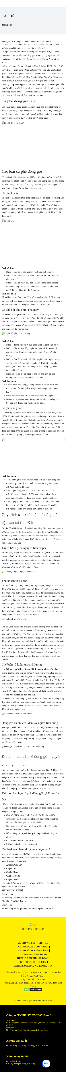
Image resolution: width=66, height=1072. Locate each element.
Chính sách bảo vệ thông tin (33, 966)
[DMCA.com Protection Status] (33, 991)
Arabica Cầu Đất (14, 865)
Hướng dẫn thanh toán (33, 958)
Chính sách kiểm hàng (33, 950)
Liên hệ (43, 943)
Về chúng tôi (26, 943)
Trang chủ (7, 25)
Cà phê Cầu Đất (9, 528)
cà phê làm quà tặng (30, 833)
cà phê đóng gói (18, 84)
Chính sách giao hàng (33, 946)
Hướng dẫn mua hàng (33, 954)
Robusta (51, 630)
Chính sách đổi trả (33, 962)
